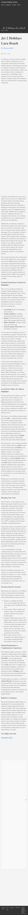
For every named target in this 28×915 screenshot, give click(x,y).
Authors (14, 4)
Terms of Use (7, 908)
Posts (18, 4)
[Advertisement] (14, 17)
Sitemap (17, 907)
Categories (8, 4)
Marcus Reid (8, 48)
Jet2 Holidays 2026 (6, 737)
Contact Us (12, 908)
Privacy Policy (3, 908)
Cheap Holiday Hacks (9, 2)
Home (2, 4)
